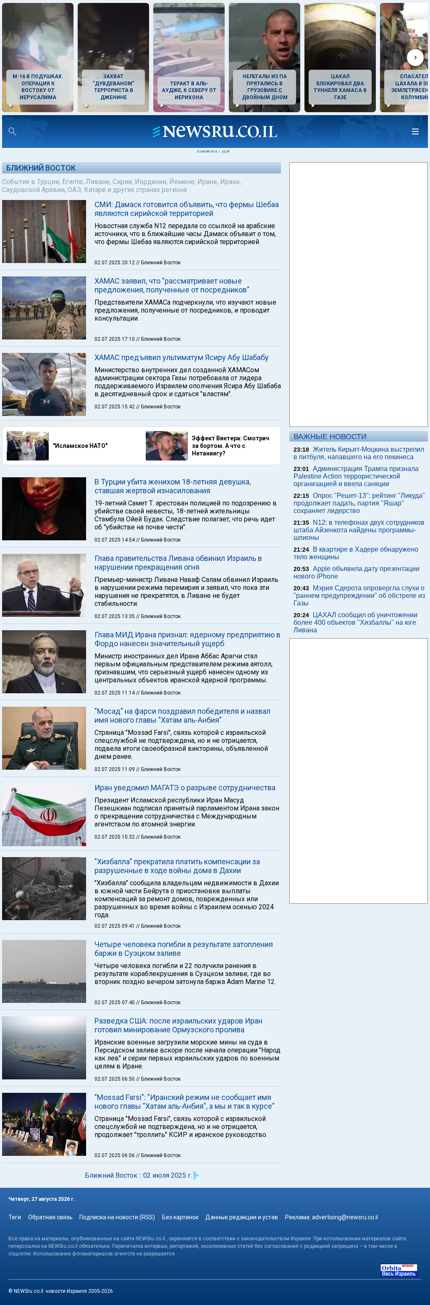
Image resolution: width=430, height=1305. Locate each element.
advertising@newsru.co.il (345, 1217)
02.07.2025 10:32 (115, 837)
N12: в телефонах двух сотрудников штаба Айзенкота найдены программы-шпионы (359, 530)
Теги (14, 1217)
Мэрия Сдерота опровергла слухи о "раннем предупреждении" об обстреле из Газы (359, 595)
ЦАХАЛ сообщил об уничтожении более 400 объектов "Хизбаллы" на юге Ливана (355, 622)
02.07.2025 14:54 (115, 540)
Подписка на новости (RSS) (117, 1217)
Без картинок (180, 1217)
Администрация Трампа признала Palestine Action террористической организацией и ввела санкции (356, 476)
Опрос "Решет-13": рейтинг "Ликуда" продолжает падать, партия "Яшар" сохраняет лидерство (359, 503)
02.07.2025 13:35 (115, 616)
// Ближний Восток (158, 263)
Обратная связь (50, 1217)
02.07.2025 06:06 (115, 1155)
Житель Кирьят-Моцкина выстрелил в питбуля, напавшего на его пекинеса (359, 453)
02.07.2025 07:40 (115, 1002)
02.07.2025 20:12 (115, 263)
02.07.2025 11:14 (115, 693)
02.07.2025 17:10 (115, 339)
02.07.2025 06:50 (115, 1079)
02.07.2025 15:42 (115, 407)
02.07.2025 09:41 (115, 926)
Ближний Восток (41, 167)
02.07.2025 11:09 (115, 769)
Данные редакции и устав (241, 1217)
